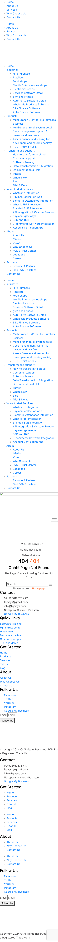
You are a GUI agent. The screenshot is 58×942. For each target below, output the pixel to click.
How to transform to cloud (29, 154)
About (10, 231)
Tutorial (17, 173)
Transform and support (20, 150)
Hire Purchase (21, 73)
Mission (17, 239)
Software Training (23, 162)
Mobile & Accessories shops (30, 85)
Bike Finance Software (26, 108)
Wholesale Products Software (31, 104)
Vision (16, 243)
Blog (15, 181)
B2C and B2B (21, 219)
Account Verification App (28, 227)
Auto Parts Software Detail (29, 100)
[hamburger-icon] (54, 519)
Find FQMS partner (24, 270)
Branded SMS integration (28, 208)
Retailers (18, 77)
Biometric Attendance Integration (33, 200)
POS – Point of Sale (25, 146)
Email (3, 715)
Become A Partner (24, 266)
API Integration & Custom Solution (33, 212)
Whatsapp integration (26, 193)
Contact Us (13, 17)
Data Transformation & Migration (33, 166)
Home (10, 2)
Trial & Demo (21, 185)
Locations (19, 254)
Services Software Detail (28, 92)
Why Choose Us (16, 13)
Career (17, 258)
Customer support (24, 158)
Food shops (20, 81)
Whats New (20, 177)
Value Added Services (19, 189)
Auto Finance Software (27, 112)
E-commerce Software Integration (33, 223)
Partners (11, 262)
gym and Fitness (23, 96)
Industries (12, 69)
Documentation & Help (26, 169)
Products (11, 116)
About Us (12, 5)
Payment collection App (27, 196)
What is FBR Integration (27, 204)
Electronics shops (23, 89)
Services (11, 9)
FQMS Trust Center (24, 250)
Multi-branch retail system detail (32, 127)
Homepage (38, 588)
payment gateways (24, 216)
